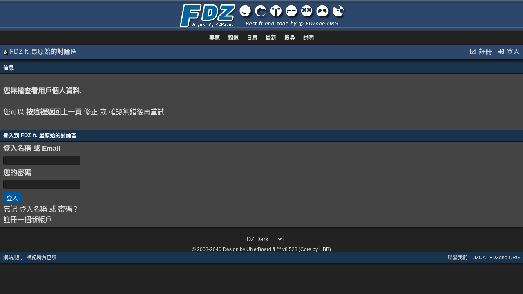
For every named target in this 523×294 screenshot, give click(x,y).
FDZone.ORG (504, 258)
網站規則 (13, 258)
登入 (512, 51)
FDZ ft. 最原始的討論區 (43, 51)
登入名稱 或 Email (31, 148)
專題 (214, 37)
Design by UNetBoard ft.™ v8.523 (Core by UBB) (277, 249)
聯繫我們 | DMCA (466, 258)
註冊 (484, 51)
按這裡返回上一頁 (54, 112)
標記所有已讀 (41, 258)
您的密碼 (17, 173)
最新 (271, 37)
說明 (308, 37)
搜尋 (289, 37)
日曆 (252, 37)
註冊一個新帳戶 (27, 220)
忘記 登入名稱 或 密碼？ (41, 209)
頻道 (233, 37)
